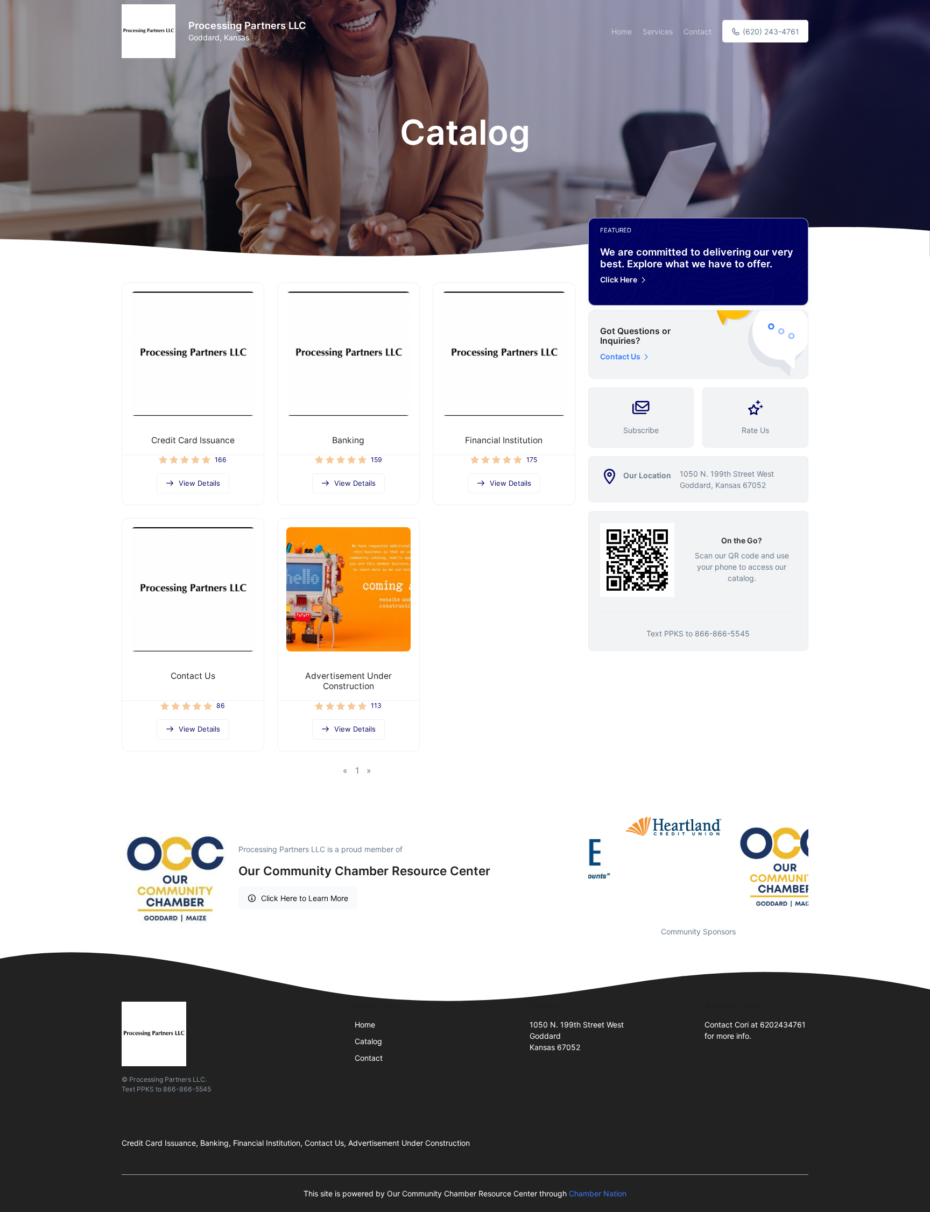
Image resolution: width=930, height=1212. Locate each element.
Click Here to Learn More (304, 898)
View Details (199, 483)
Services (658, 31)
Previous (580, 864)
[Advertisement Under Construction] (348, 589)
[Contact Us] (193, 589)
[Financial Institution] (504, 354)
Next (816, 864)
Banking (348, 440)
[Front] (151, 31)
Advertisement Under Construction (348, 681)
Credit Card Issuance (193, 440)
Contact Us (193, 676)
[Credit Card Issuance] (193, 354)
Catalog (368, 1041)
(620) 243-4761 (770, 31)
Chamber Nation (597, 1193)
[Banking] (348, 354)
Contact (697, 31)
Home (621, 31)
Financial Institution (503, 440)
